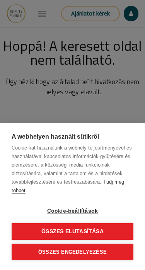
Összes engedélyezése (72, 252)
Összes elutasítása (72, 231)
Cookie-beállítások (72, 211)
